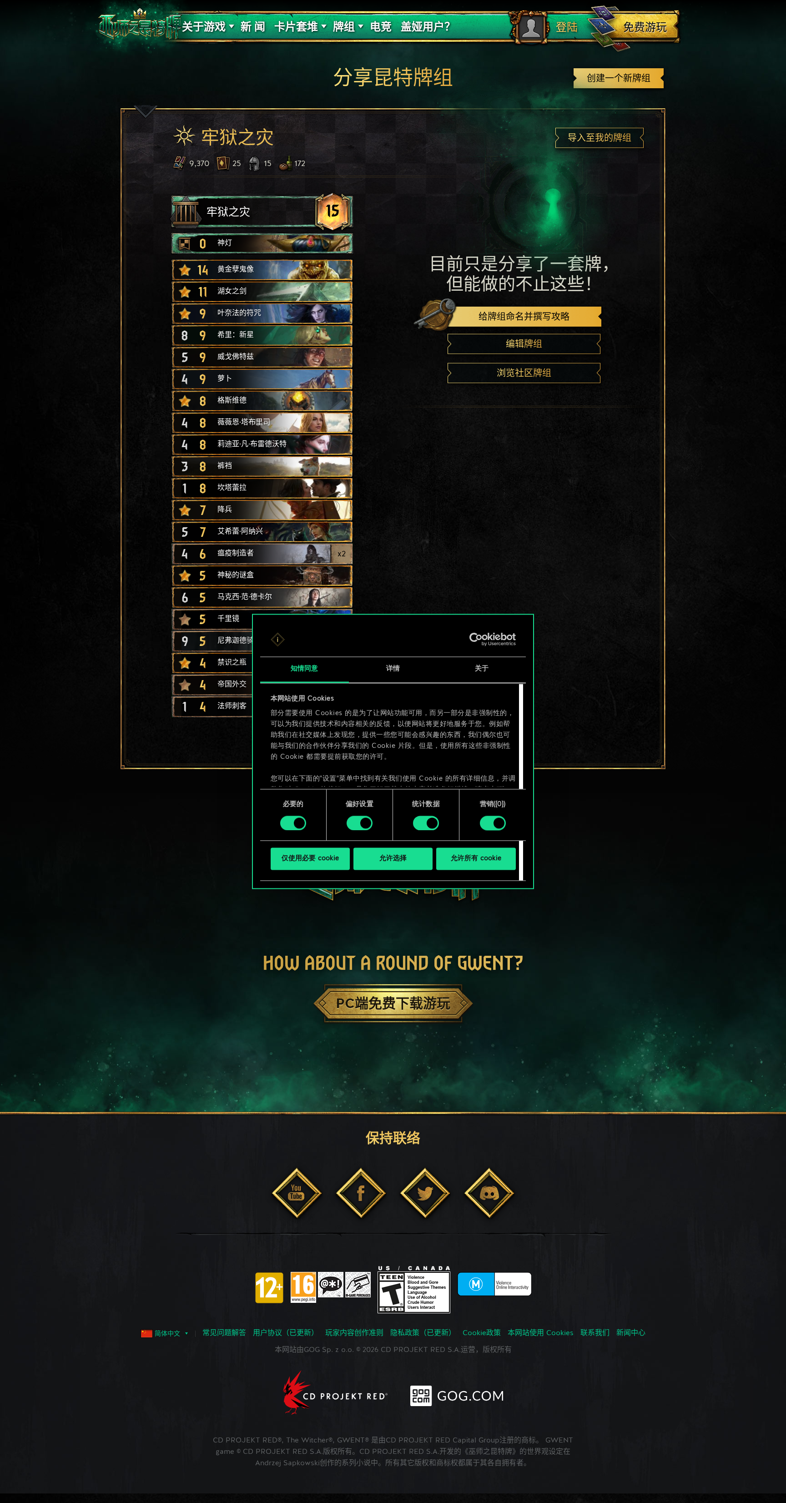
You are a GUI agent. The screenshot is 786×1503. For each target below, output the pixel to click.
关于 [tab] (482, 669)
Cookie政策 (482, 1333)
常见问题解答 (224, 1333)
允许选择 (393, 859)
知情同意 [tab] (304, 669)
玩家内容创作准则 (354, 1333)
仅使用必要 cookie (310, 859)
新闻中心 (630, 1333)
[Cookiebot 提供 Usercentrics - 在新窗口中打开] (476, 639)
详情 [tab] (393, 669)
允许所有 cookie (476, 859)
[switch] (360, 823)
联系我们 (595, 1333)
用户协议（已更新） (285, 1333)
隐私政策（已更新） (423, 1333)
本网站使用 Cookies (541, 1333)
